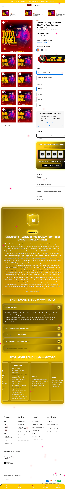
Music (5, 433)
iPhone (6, 427)
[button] (3, 6)
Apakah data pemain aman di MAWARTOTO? (17, 328)
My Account (35, 421)
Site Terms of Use (37, 439)
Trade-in (20, 437)
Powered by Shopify (56, 483)
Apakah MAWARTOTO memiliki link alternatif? (17, 341)
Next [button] (63, 1)
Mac (5, 421)
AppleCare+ (21, 421)
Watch (6, 430)
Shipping (46, 35)
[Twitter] (40, 200)
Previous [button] (2, 1)
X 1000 (40, 94)
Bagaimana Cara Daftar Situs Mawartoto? (16, 348)
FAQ (33, 433)
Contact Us (35, 430)
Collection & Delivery (38, 424)
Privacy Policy (36, 436)
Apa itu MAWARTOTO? (11, 307)
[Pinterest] (43, 200)
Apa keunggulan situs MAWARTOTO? (15, 335)
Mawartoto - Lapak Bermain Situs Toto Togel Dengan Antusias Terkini (32, 1)
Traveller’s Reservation (24, 440)
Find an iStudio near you (52, 425)
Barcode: (48, 29)
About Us (49, 421)
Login (19, 487)
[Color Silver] (46, 50)
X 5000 (40, 89)
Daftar (32, 487)
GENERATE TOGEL (51, 165)
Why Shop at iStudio (52, 429)
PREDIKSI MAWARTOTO (45, 78)
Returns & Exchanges (38, 427)
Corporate (21, 424)
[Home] (29, 5)
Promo (6, 487)
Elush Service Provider (24, 432)
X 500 (40, 99)
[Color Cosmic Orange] (38, 50)
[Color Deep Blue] (42, 50)
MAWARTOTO (8, 443)
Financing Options (23, 434)
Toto (5, 440)
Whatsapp (45, 487)
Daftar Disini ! (50, 1)
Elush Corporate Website (54, 432)
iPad (5, 424)
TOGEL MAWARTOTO (44, 72)
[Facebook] (37, 200)
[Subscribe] (28, 480)
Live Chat (58, 487)
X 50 (39, 105)
